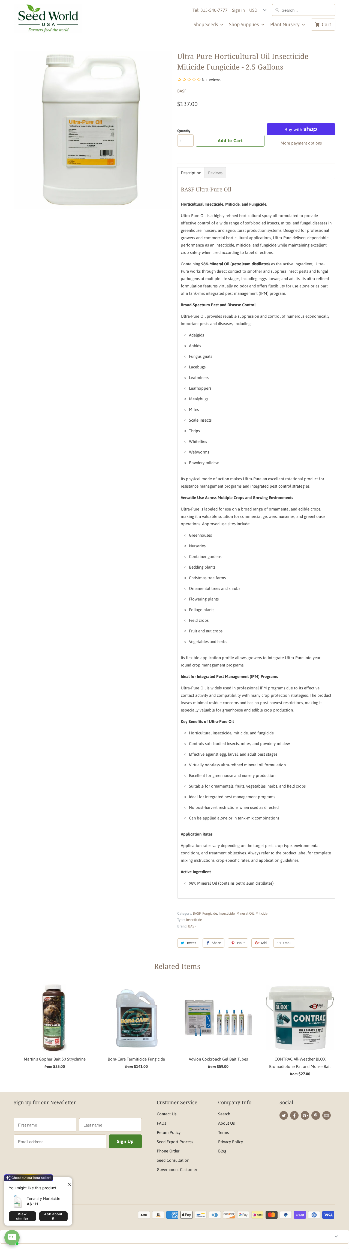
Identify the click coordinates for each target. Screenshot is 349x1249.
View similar (22, 1216)
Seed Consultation (173, 1160)
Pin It (241, 943)
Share (216, 943)
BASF (181, 91)
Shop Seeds (206, 24)
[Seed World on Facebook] (294, 1115)
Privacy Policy (230, 1141)
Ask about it (53, 1216)
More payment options (301, 143)
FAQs (161, 1123)
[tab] (191, 172)
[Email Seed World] (326, 1115)
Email (287, 943)
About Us (226, 1123)
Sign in (238, 10)
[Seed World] (48, 20)
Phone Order (168, 1151)
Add (264, 943)
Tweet (191, 943)
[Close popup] (67, 1182)
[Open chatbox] (12, 1237)
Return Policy (168, 1132)
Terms (223, 1132)
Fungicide (209, 913)
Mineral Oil (245, 913)
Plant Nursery (285, 24)
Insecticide (227, 913)
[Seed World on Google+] (305, 1115)
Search (224, 1114)
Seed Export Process (175, 1141)
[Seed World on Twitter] (283, 1115)
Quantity (183, 131)
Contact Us (166, 1114)
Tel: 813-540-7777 (210, 10)
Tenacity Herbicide (43, 1198)
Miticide (261, 913)
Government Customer (177, 1169)
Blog (222, 1151)
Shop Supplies (244, 24)
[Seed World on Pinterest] (315, 1115)
